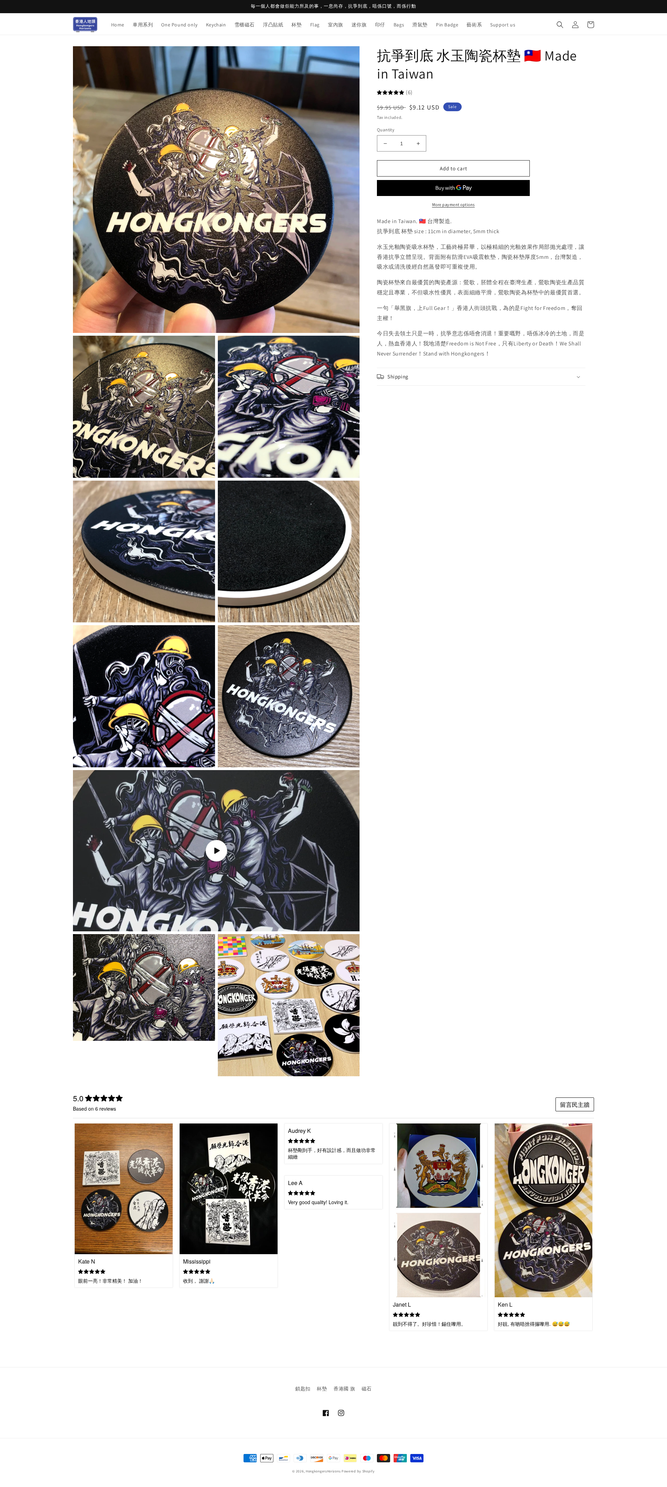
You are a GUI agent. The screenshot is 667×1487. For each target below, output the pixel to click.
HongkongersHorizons (323, 1471)
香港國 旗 (344, 1389)
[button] (560, 24)
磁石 (367, 1389)
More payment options (453, 204)
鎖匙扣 (303, 1389)
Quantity (385, 130)
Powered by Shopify (358, 1471)
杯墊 (322, 1389)
